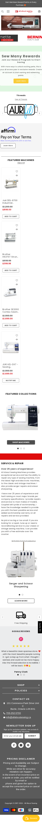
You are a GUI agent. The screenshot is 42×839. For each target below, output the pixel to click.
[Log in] (39, 11)
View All (21, 162)
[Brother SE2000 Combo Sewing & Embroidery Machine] (10, 291)
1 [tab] (18, 26)
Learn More (21, 600)
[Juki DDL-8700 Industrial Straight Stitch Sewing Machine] (10, 182)
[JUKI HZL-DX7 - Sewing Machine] (10, 346)
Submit (32, 735)
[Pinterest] (28, 744)
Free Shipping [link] (20, 622)
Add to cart (11, 215)
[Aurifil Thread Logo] (21, 112)
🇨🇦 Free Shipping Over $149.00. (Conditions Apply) (21, 3)
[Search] (2, 11)
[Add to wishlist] (17, 170)
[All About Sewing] (21, 416)
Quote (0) (40, 627)
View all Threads (21, 98)
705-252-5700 (13, 712)
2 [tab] (21, 26)
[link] (21, 557)
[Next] (39, 112)
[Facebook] (14, 744)
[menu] (8, 11)
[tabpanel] (21, 22)
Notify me (11, 379)
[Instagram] (21, 744)
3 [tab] (23, 26)
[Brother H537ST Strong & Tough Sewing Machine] (10, 236)
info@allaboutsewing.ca (18, 716)
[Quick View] (17, 174)
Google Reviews (21, 630)
